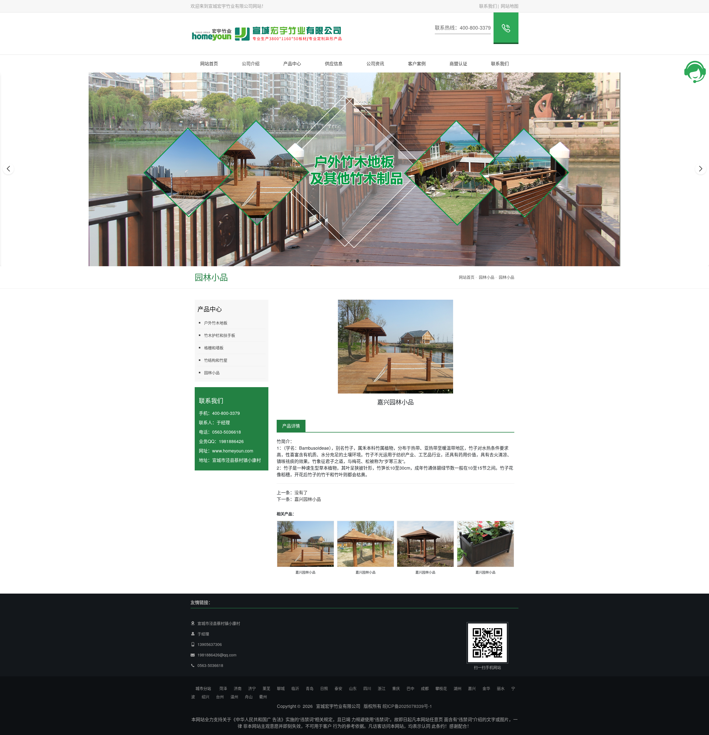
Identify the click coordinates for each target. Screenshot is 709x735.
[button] (345, 261)
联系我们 (488, 6)
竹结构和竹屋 (215, 360)
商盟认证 (458, 63)
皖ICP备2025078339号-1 (407, 706)
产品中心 (292, 63)
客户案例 (417, 63)
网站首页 (209, 63)
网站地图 (509, 6)
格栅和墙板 (214, 347)
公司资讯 (375, 63)
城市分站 (203, 688)
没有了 (301, 492)
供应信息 (334, 63)
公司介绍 (251, 63)
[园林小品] (305, 543)
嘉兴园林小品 (307, 499)
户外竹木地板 (215, 322)
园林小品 (486, 277)
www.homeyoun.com (232, 450)
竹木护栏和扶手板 (219, 335)
